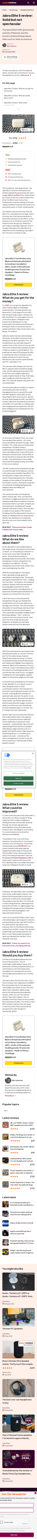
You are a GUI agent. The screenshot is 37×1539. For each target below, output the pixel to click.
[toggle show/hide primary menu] (33, 2)
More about (9, 1096)
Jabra (5, 1110)
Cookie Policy (27, 768)
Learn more (24, 75)
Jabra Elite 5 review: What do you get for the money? (18, 89)
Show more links (18, 109)
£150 (7, 305)
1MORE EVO (22, 846)
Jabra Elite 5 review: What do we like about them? (17, 97)
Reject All (19, 778)
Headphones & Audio (27, 10)
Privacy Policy (20, 1530)
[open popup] (31, 129)
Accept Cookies (18, 783)
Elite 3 (10, 195)
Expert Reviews (9, 3)
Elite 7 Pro (20, 195)
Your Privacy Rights (18, 773)
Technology (13, 10)
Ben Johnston (11, 46)
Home (4, 10)
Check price (18, 285)
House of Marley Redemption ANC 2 (19, 858)
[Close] (33, 753)
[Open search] (28, 2)
